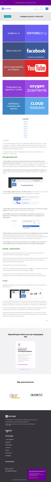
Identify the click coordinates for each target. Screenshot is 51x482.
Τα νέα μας (8, 447)
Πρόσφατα (25, 121)
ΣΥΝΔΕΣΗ (41, 9)
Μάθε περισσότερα (33, 477)
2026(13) (25, 123)
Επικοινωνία (8, 453)
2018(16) (25, 137)
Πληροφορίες (8, 445)
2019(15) (25, 135)
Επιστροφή (8, 16)
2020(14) (25, 133)
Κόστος (7, 450)
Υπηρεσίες (8, 442)
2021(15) (25, 132)
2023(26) (25, 128)
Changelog (8, 455)
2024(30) (25, 126)
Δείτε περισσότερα (22, 364)
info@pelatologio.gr (12, 471)
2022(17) (25, 130)
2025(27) (25, 125)
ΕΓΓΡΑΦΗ (36, 9)
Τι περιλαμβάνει (9, 439)
